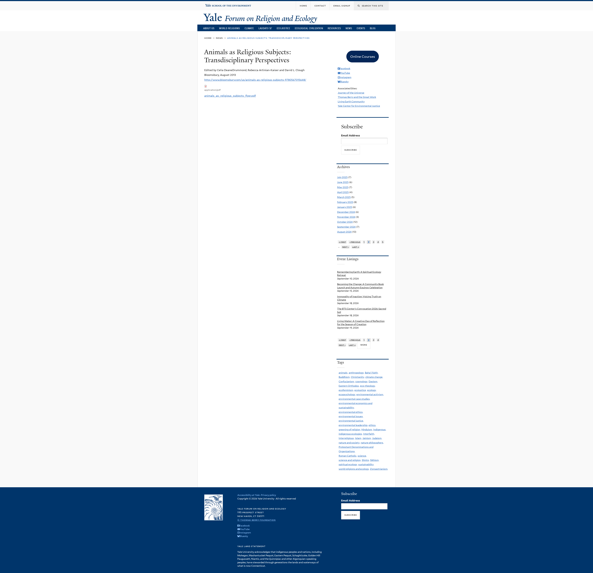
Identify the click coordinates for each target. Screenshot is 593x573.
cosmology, (361, 381)
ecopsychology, (347, 394)
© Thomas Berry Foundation (256, 519)
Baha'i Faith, (371, 372)
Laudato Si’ (265, 28)
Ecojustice (283, 28)
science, (362, 455)
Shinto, (365, 460)
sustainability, (366, 464)
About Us (208, 28)
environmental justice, (351, 420)
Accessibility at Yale (248, 495)
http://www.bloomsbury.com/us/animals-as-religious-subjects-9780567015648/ (255, 79)
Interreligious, (346, 438)
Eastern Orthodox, (349, 385)
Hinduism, (366, 429)
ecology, (371, 390)
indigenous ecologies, (350, 433)
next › (345, 246)
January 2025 (344, 207)
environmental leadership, (353, 425)
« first (342, 242)
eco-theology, (367, 385)
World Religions (229, 28)
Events (361, 28)
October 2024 (345, 221)
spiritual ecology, (348, 464)
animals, (343, 372)
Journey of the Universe (351, 92)
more (363, 344)
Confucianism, (347, 381)
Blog (373, 28)
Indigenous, (379, 429)
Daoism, (373, 381)
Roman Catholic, (348, 455)
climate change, (374, 377)
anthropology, (356, 372)
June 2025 (343, 182)
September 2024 (346, 226)
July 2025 (342, 177)
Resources (334, 28)
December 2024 (346, 212)
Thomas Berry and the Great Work (357, 97)
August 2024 (344, 231)
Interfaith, (369, 433)
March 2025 (344, 197)
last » (355, 246)
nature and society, (349, 442)
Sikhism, (374, 460)
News (349, 28)
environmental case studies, (354, 399)
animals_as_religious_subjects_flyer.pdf (230, 95)
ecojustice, (360, 390)
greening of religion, (350, 429)
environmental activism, (370, 394)
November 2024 (346, 217)
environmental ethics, (351, 412)
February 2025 (345, 202)
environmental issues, (351, 416)
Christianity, (358, 377)
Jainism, (366, 438)
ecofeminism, (346, 390)
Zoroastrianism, (379, 468)
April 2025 (343, 192)
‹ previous (354, 242)
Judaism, (377, 438)
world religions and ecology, (354, 468)
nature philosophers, (372, 442)
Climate (249, 28)
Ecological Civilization (309, 28)
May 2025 (342, 187)
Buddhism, (344, 377)
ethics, (372, 425)
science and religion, (350, 460)
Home (208, 37)
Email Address (350, 135)
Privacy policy (268, 495)
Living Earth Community (351, 101)
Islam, (358, 438)
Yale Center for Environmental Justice (359, 105)
